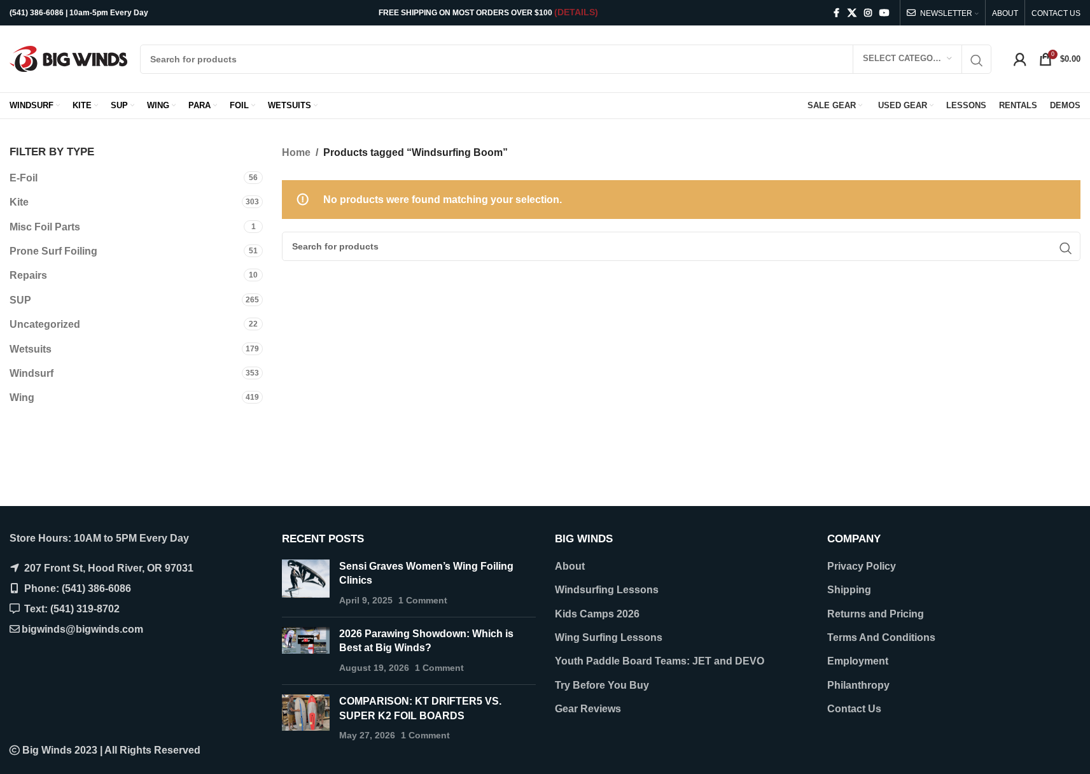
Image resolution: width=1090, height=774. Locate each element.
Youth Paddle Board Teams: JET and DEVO (659, 661)
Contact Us (854, 708)
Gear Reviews (588, 708)
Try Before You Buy (602, 685)
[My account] (1020, 59)
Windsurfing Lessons (607, 589)
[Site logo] (68, 58)
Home (296, 152)
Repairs (28, 275)
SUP (20, 300)
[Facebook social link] (836, 13)
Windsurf (31, 373)
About (570, 566)
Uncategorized (45, 324)
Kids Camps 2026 (597, 614)
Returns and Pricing (875, 614)
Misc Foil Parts (45, 227)
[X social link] (852, 13)
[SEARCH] (976, 61)
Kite (19, 202)
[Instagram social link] (868, 13)
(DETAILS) (576, 12)
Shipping (849, 589)
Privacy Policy (861, 566)
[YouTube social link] (884, 13)
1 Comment (422, 600)
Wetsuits (31, 349)
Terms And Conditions (881, 637)
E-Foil (24, 177)
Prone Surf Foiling (53, 251)
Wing (22, 397)
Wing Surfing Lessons (608, 637)
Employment (857, 661)
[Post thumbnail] (306, 583)
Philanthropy (858, 685)
